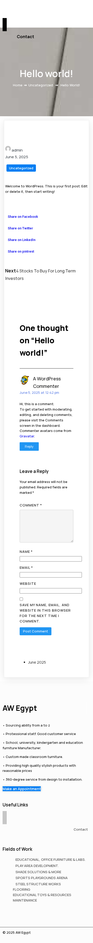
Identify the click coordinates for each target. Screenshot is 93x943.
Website (28, 583)
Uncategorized (40, 85)
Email (26, 567)
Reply (29, 446)
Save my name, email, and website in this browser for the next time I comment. (45, 613)
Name (26, 551)
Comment (31, 505)
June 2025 (37, 662)
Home (17, 85)
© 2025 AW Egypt (17, 932)
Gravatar (27, 436)
